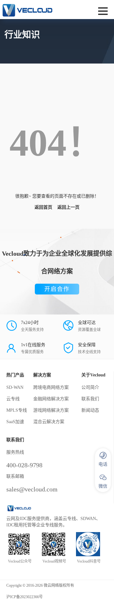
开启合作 (57, 289)
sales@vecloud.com (32, 489)
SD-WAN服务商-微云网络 (37, 9)
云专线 (13, 398)
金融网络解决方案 (51, 398)
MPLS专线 (16, 410)
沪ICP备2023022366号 (24, 597)
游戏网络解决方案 (51, 410)
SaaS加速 (15, 421)
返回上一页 (68, 207)
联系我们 (90, 398)
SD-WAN (14, 387)
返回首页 (43, 207)
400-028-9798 (24, 465)
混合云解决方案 (48, 421)
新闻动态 (90, 410)
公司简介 (90, 387)
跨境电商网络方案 (51, 387)
